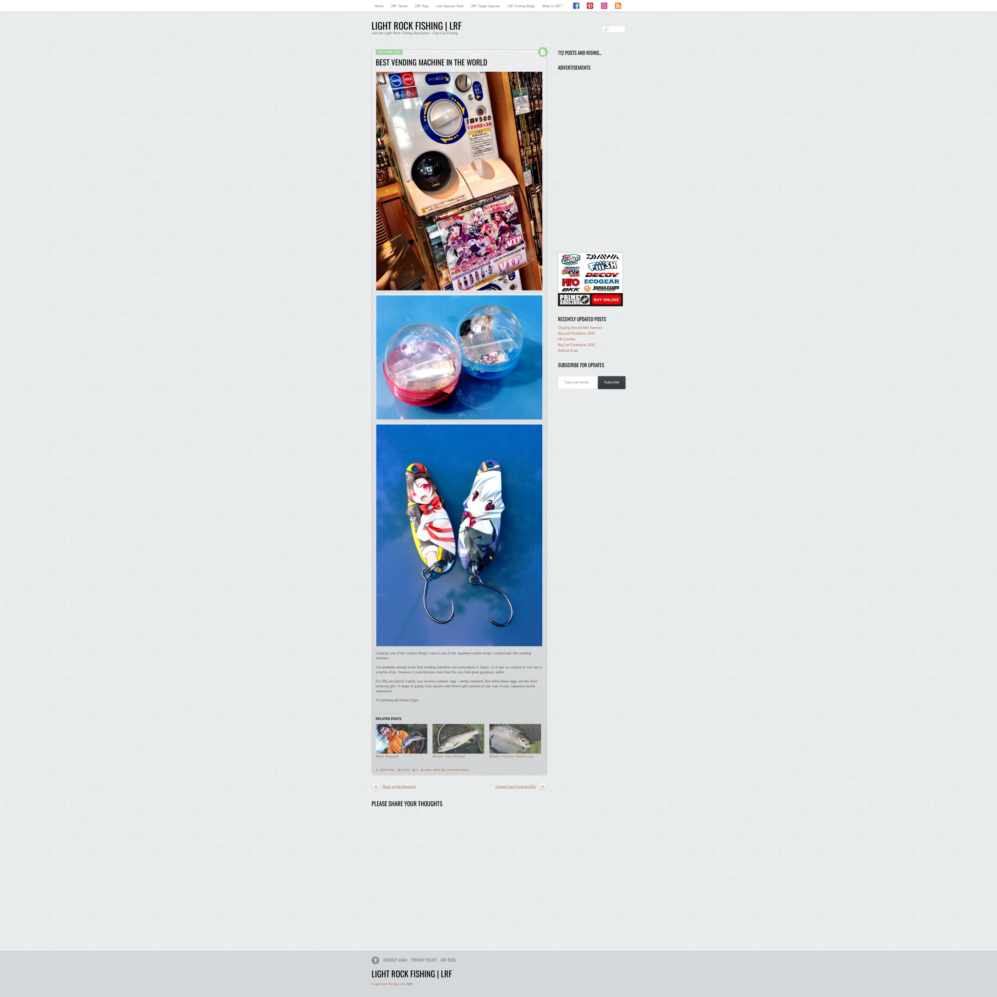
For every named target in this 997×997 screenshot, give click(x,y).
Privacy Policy (424, 960)
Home (379, 6)
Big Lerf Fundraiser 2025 (576, 345)
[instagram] (604, 6)
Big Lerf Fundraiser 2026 (576, 333)
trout (450, 769)
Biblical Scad (568, 351)
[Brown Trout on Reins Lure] (515, 739)
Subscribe (611, 382)
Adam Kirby (387, 769)
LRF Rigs (422, 6)
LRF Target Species (485, 6)
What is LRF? (552, 6)
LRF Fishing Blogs (521, 6)
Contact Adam (395, 960)
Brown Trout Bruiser (449, 756)
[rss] (618, 6)
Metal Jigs (439, 769)
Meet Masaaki (387, 756)
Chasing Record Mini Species (580, 328)
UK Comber (566, 339)
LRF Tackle (399, 6)
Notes (406, 769)
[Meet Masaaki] (401, 739)
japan (428, 769)
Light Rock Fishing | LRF (390, 984)
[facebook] (576, 6)
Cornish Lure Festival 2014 (519, 786)
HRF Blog (448, 960)
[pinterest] (590, 6)
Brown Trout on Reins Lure (511, 756)
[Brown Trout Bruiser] (458, 739)
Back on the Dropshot (395, 786)
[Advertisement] (590, 162)
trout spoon (462, 769)
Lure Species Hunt (449, 6)
